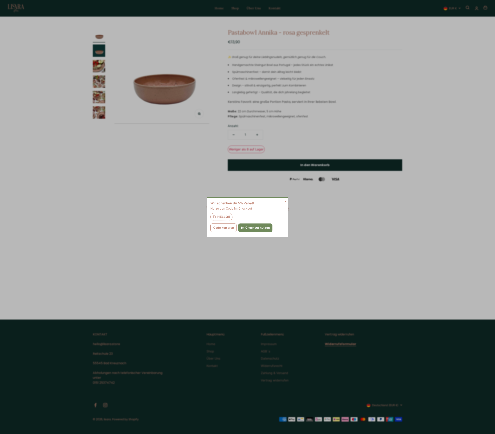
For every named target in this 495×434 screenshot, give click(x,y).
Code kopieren (223, 227)
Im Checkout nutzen (255, 227)
